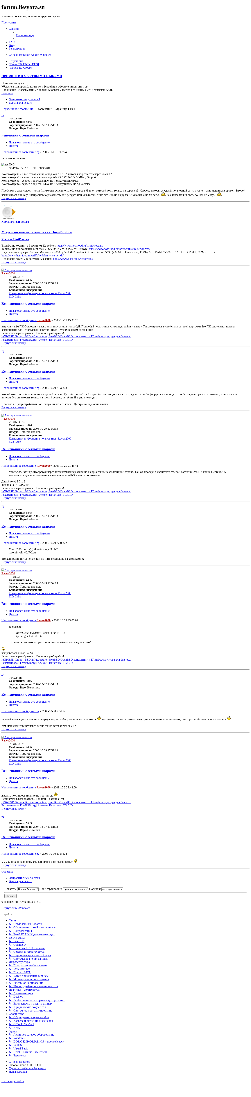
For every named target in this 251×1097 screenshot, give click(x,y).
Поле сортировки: (51, 888)
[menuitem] (25, 35)
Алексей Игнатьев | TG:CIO (55, 339)
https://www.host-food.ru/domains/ (73, 258)
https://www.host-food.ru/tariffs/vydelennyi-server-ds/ (32, 255)
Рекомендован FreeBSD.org (18, 339)
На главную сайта (12, 1081)
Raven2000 (8, 273)
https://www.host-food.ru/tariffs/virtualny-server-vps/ (119, 248)
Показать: (10, 888)
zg (2, 115)
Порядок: (95, 888)
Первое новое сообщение (17, 108)
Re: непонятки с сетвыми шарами (28, 303)
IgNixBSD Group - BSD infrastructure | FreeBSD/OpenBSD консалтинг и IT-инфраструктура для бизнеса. (66, 336)
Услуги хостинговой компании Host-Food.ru (36, 232)
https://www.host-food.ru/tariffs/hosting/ (80, 245)
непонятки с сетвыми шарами (31, 75)
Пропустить (9, 22)
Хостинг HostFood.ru (15, 221)
